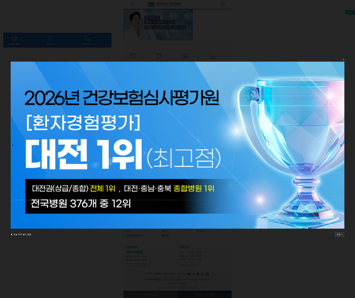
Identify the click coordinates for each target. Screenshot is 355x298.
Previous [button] (13, 145)
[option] (177, 145)
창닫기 (340, 234)
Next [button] (341, 145)
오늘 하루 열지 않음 (22, 234)
